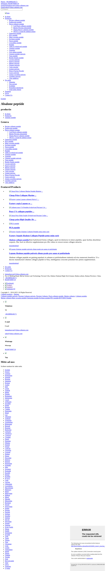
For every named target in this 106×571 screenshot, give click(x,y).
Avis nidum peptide (15, 52)
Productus (8, 18)
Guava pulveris (14, 73)
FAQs (7, 93)
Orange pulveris (14, 65)
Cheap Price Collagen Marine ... (22, 195)
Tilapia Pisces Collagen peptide (23, 30)
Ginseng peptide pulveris (17, 54)
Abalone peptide (14, 48)
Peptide (11, 45)
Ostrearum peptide (15, 33)
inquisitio (12, 246)
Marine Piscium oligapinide (22, 28)
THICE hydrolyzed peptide (18, 46)
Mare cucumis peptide (16, 37)
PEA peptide (13, 35)
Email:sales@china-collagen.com (11, 7)
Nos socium (13, 84)
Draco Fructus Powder (16, 71)
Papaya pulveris (14, 61)
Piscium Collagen (42, 296)
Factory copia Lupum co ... (20, 203)
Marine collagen (69, 296)
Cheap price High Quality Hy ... (22, 219)
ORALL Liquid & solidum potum (24, 31)
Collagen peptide (81, 296)
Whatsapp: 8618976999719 (10, 3)
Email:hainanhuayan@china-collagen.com (14, 5)
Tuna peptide (13, 56)
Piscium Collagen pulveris (26, 296)
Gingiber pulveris (14, 76)
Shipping (12, 82)
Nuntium (8, 91)
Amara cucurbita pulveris (17, 75)
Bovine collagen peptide (17, 20)
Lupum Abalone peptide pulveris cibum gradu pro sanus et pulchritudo (39, 253)
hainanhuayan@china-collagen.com (16, 274)
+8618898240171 (11, 278)
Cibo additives (14, 78)
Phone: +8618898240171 (9, 2)
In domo (7, 16)
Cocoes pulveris (14, 60)
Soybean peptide (14, 39)
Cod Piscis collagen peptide (22, 26)
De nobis (8, 80)
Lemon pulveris (14, 69)
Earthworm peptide (15, 22)
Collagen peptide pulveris (9, 296)
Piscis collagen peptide (16, 24)
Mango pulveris (14, 63)
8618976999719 (10, 280)
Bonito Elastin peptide (16, 58)
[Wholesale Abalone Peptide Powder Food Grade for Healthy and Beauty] (33, 249)
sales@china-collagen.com (13, 333)
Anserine (12, 50)
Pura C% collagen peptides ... (21, 211)
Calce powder (13, 67)
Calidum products (6, 294)
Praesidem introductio (16, 88)
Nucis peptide (13, 41)
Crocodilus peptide (15, 43)
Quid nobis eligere (15, 89)
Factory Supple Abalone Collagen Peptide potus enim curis (34, 236)
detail (17, 246)
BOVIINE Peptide (65, 298)
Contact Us (8, 95)
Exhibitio (12, 86)
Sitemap (16, 294)
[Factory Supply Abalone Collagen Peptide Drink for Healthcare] (29, 232)
